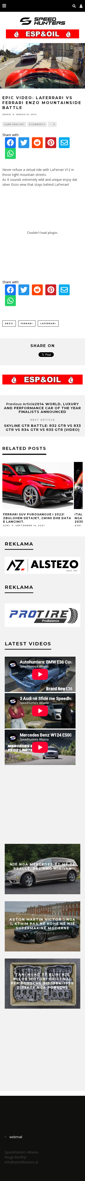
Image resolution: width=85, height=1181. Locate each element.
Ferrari (27, 323)
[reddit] (37, 144)
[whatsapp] (10, 155)
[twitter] (23, 144)
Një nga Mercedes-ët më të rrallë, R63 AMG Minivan (42, 866)
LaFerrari (48, 323)
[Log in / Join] (81, 6)
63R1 (6, 525)
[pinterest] (50, 144)
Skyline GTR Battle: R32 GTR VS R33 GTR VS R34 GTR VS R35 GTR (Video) (42, 428)
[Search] (74, 6)
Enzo (9, 323)
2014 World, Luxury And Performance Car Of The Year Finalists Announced (42, 408)
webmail (15, 1137)
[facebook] (10, 144)
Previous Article (20, 404)
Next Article (42, 419)
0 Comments (37, 124)
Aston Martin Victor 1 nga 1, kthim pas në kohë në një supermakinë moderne (42, 923)
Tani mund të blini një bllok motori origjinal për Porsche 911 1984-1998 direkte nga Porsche (42, 981)
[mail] (64, 144)
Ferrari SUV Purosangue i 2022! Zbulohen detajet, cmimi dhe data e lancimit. (37, 518)
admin (6, 114)
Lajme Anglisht (14, 124)
